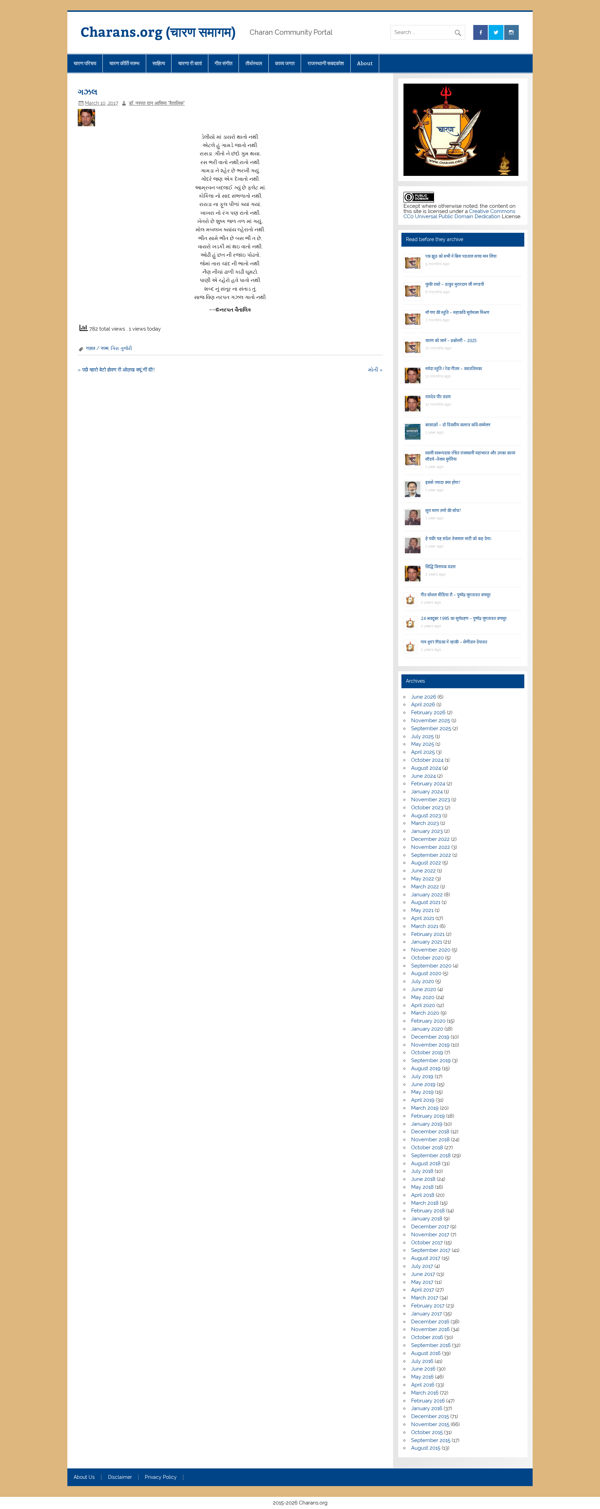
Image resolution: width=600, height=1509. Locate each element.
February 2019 (428, 1116)
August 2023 (426, 815)
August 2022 (426, 863)
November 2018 (430, 1139)
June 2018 (423, 1179)
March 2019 (425, 1108)
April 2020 (423, 1005)
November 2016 (430, 1329)
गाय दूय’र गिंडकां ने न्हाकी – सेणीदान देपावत (454, 642)
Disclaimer (120, 1477)
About (365, 63)
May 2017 (422, 1282)
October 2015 (427, 1432)
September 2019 (431, 1060)
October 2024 (427, 760)
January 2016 (426, 1408)
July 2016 (422, 1361)
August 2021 (425, 902)
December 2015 (430, 1416)
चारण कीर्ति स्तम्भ (124, 63)
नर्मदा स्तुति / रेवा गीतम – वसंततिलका (453, 369)
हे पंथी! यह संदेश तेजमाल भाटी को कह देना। (458, 539)
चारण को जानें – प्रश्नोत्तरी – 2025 (451, 340)
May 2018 (422, 1187)
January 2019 (426, 1124)
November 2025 (430, 720)
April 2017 (422, 1290)
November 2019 (430, 1045)
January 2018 (426, 1219)
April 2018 (422, 1195)
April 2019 (422, 1100)
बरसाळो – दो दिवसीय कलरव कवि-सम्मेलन (457, 425)
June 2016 (423, 1369)
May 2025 (422, 744)
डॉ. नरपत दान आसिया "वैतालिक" (157, 103)
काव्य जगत (284, 63)
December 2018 (430, 1131)
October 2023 (427, 807)
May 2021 (422, 910)
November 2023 (430, 799)
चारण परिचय (85, 63)
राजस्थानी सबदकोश (326, 63)
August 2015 (425, 1448)
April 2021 (422, 918)
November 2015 (430, 1424)
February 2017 (427, 1306)
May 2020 (422, 997)
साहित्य (158, 63)
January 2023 (427, 831)
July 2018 (422, 1171)
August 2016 (426, 1353)
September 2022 (431, 855)
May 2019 (422, 1092)
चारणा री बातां (190, 63)
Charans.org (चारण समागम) (158, 31)
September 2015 (430, 1440)
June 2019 (423, 1084)
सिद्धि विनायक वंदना (440, 567)
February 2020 (428, 1021)
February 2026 (428, 712)
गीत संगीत (223, 63)
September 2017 (430, 1250)
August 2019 (426, 1068)
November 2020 (430, 950)
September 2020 (431, 966)
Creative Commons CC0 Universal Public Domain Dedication (459, 214)
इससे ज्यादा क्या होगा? (442, 482)
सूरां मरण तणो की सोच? (443, 510)
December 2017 (430, 1227)
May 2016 (422, 1377)
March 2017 (424, 1298)
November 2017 (430, 1234)
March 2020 (425, 1013)
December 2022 (430, 839)
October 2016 (427, 1337)
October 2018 (427, 1147)
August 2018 (426, 1163)
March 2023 (425, 823)
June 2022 (423, 871)
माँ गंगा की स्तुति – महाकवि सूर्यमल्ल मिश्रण (457, 312)
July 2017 (422, 1266)
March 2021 (424, 926)
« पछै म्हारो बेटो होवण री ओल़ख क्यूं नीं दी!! (116, 370)
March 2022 (425, 887)
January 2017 (426, 1314)
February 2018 (428, 1211)
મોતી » (375, 370)
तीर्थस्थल (253, 63)
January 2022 (427, 895)
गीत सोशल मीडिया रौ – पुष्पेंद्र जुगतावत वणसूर (456, 595)
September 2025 (431, 728)
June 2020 (423, 989)
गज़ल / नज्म (97, 348)
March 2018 (425, 1203)
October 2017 (427, 1242)
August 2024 (426, 768)
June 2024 (423, 776)
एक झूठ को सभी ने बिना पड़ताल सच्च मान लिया (461, 256)
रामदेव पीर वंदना (438, 397)
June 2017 (423, 1274)
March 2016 (425, 1393)
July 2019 (422, 1076)
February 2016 (428, 1401)
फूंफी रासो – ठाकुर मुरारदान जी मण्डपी (454, 284)
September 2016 (431, 1345)
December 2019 (430, 1037)
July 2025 (422, 736)
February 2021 (427, 934)
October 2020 (427, 958)
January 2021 (426, 942)
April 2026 (423, 704)
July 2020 (422, 981)
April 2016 (422, 1385)
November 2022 (430, 847)
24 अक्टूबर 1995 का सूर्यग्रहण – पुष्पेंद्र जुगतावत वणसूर (464, 618)
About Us (84, 1477)
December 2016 (430, 1322)
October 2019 (427, 1052)
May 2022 (422, 879)
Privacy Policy (161, 1477)
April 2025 (423, 752)
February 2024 (428, 784)
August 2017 (425, 1258)
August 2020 (426, 973)
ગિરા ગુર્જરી (121, 348)
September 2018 (431, 1155)
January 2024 (427, 791)
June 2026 (423, 697)
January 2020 (427, 1029)
